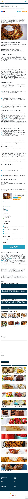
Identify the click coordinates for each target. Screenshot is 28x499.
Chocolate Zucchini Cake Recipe (18, 381)
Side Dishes (15, 478)
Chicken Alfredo (3, 260)
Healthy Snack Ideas (12, 8)
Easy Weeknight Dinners (5, 8)
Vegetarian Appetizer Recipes (20, 8)
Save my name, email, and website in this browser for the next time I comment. (13, 359)
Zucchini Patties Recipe (17, 373)
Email (2, 355)
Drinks (2, 481)
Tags (14, 481)
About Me (2, 483)
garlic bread (9, 258)
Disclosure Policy (3, 486)
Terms (15, 486)
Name (2, 352)
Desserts (2, 478)
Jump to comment (16, 199)
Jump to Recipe (24, 11)
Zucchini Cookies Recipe (5, 373)
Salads (15, 477)
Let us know (12, 247)
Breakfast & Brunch (4, 477)
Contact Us (15, 483)
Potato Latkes (6, 118)
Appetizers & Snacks (6, 3)
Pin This (20, 197)
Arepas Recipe (4, 406)
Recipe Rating (3, 336)
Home (2, 3)
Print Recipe (19, 11)
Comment (3, 339)
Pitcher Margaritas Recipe (18, 406)
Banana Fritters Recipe (5, 381)
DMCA (2, 487)
